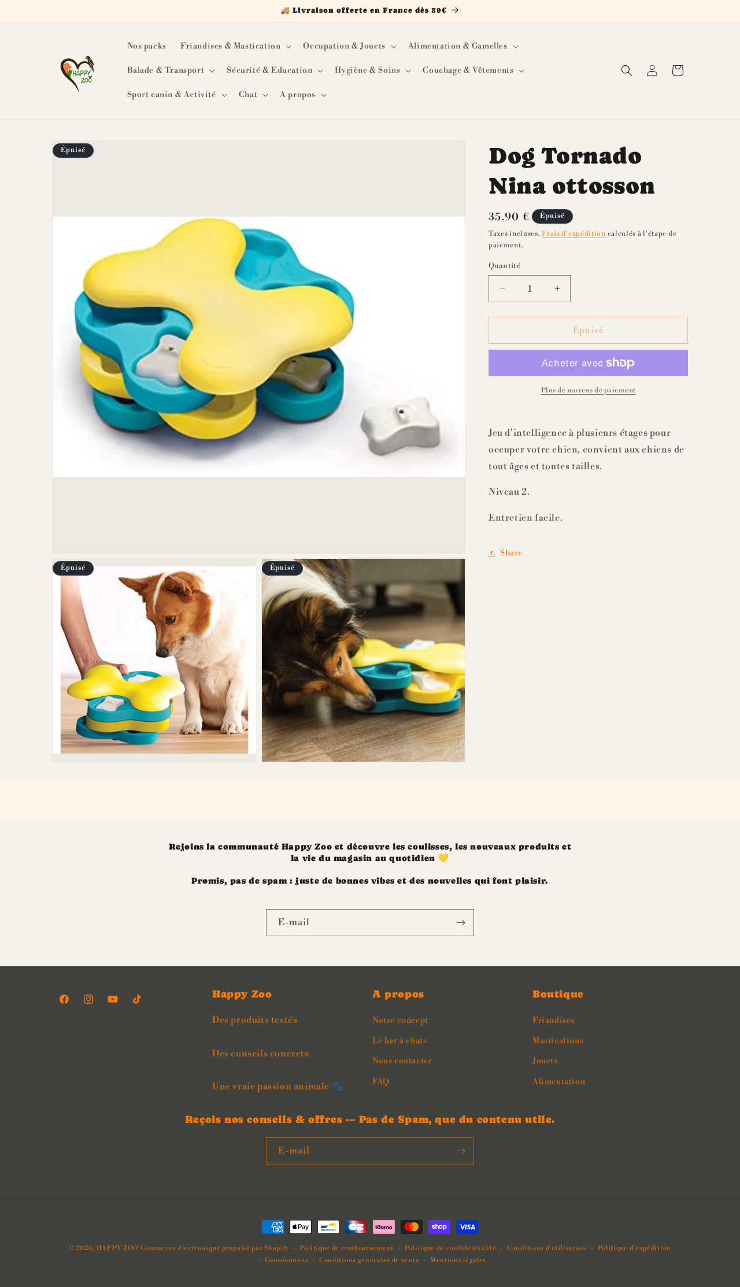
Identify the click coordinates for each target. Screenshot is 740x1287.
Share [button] (511, 553)
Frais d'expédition (574, 233)
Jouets (545, 1061)
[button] (234, 46)
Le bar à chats (399, 1041)
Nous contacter (402, 1061)
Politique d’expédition (634, 1248)
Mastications (557, 1041)
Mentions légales (458, 1260)
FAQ (381, 1082)
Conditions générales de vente (369, 1260)
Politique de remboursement (347, 1248)
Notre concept (400, 1020)
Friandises (553, 1020)
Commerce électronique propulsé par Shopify (214, 1248)
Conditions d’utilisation (547, 1248)
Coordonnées (287, 1260)
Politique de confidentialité (451, 1248)
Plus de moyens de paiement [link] (588, 390)
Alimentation (558, 1082)
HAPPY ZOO (118, 1248)
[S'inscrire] (460, 922)
